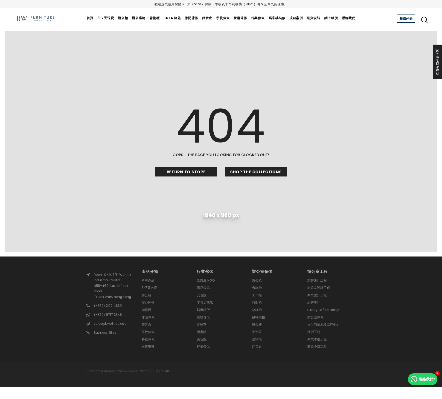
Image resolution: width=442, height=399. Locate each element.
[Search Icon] (424, 19)
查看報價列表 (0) (437, 61)
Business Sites (105, 332)
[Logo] (35, 18)
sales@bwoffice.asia (110, 323)
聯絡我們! (427, 379)
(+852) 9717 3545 (108, 314)
